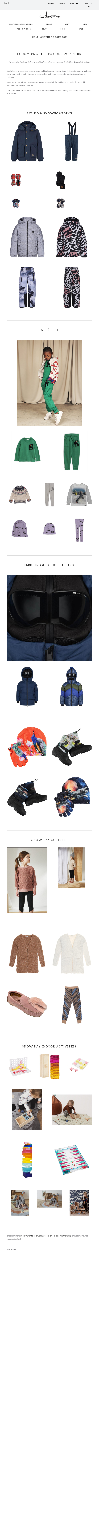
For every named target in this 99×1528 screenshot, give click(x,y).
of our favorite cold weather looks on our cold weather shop (46, 1236)
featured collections (21, 24)
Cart (90, 6)
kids (85, 24)
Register (89, 3)
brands (50, 24)
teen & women (24, 29)
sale (81, 29)
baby (67, 24)
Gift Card (74, 3)
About (51, 3)
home (63, 29)
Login (62, 3)
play (44, 29)
